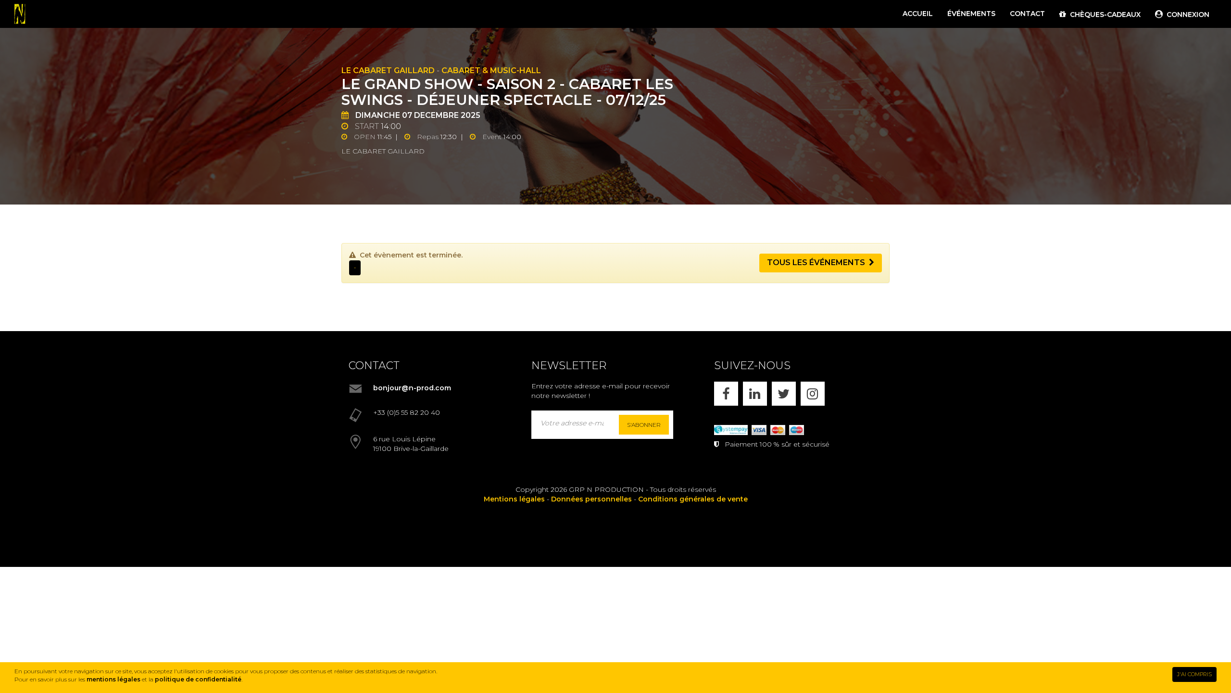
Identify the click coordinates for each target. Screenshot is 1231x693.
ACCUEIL (918, 13)
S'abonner (644, 424)
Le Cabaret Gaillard (388, 70)
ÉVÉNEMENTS (971, 13)
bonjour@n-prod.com (412, 388)
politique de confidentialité (198, 679)
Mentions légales (514, 499)
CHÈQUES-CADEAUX (1103, 14)
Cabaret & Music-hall (491, 70)
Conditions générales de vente (693, 499)
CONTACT (1027, 13)
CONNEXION (1186, 14)
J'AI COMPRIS (1194, 674)
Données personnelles (591, 499)
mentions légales (113, 679)
